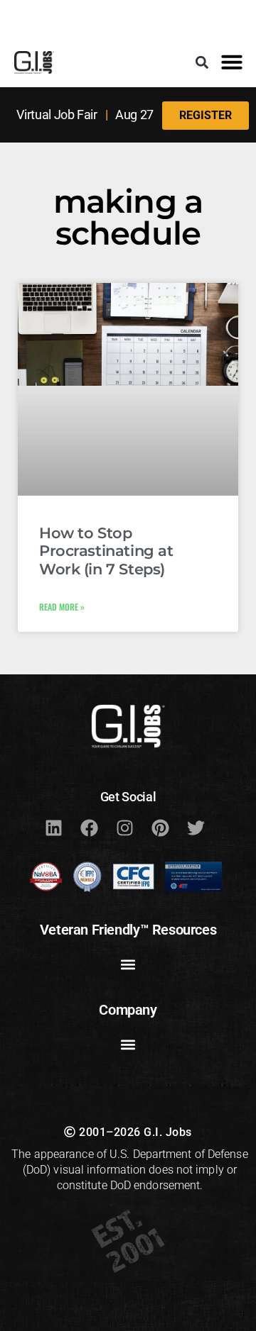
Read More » (62, 607)
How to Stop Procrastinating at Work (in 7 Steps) (106, 550)
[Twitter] (195, 828)
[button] (202, 62)
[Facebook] (89, 828)
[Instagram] (124, 828)
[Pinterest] (160, 828)
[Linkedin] (53, 828)
